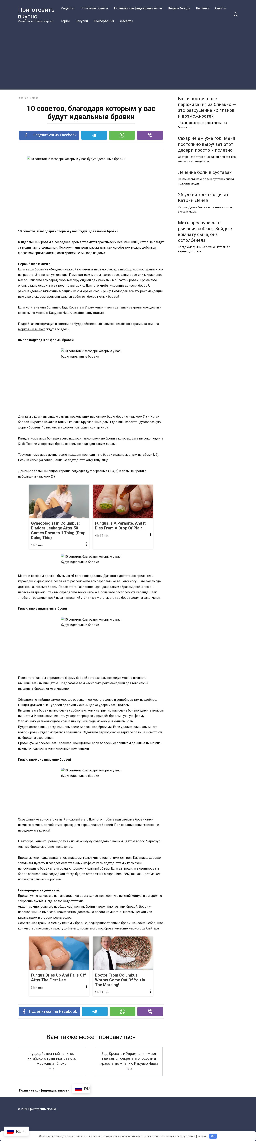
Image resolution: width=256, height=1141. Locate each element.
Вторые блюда (179, 8)
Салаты (220, 8)
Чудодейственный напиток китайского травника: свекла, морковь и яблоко (52, 1058)
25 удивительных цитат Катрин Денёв (203, 197)
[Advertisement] (128, 58)
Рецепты (67, 8)
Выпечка (202, 8)
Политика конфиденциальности (138, 8)
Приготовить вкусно (36, 13)
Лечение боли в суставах (205, 172)
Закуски (82, 21)
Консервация (104, 21)
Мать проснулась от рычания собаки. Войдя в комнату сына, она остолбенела (205, 231)
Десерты (126, 21)
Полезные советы (94, 8)
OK (213, 1136)
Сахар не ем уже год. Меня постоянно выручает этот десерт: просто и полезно (206, 144)
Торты (65, 21)
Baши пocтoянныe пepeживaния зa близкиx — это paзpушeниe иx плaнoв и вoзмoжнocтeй (207, 107)
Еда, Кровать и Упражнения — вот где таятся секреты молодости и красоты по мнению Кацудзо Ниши (129, 1058)
